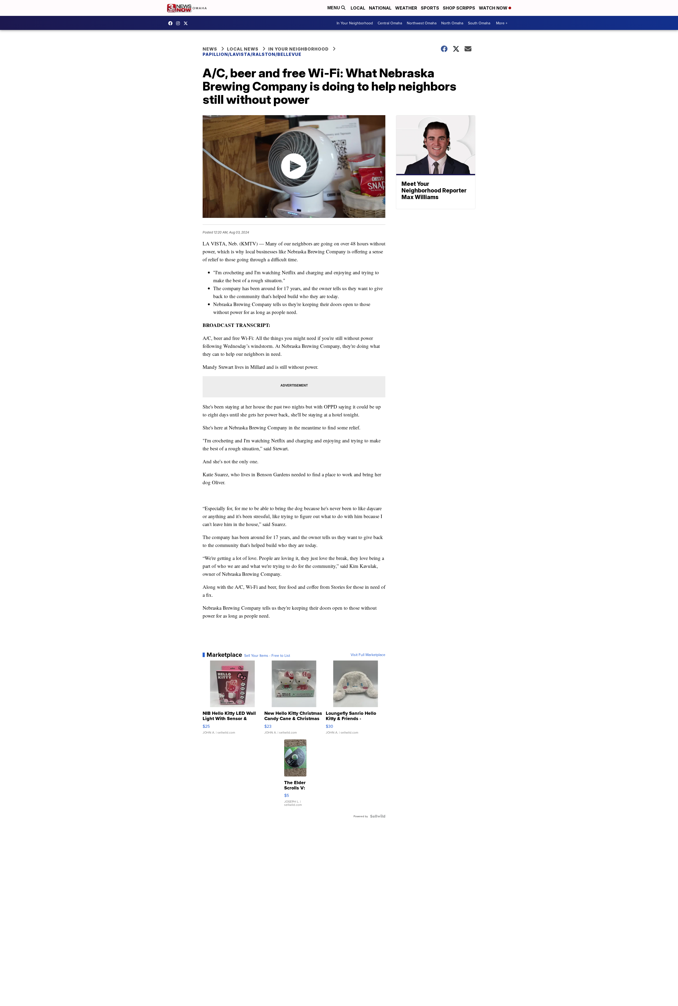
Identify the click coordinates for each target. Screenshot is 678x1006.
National (380, 8)
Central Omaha (390, 23)
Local (358, 8)
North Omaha (452, 23)
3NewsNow (171, 23)
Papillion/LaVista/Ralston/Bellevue (252, 54)
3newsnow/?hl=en (179, 23)
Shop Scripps (459, 8)
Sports (430, 8)
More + (501, 23)
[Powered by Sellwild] (377, 816)
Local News (242, 49)
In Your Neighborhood (355, 23)
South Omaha (479, 23)
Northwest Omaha (421, 23)
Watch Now (493, 8)
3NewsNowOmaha (187, 23)
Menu (334, 8)
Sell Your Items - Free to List (267, 655)
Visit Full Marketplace (368, 655)
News (210, 49)
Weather (406, 8)
